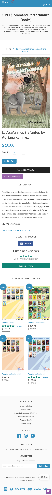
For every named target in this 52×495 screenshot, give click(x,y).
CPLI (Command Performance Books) (26, 17)
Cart (48, 5)
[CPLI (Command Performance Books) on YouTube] (33, 436)
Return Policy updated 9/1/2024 (26, 413)
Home (8, 49)
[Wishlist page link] (12, 1)
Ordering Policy (26, 406)
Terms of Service (26, 420)
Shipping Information (26, 417)
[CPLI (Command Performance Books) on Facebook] (19, 436)
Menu (7, 2)
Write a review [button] (26, 266)
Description (25, 185)
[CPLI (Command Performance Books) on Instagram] (26, 436)
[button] (8, 326)
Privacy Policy (26, 410)
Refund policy (26, 424)
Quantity (6, 152)
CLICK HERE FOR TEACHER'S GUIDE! (18, 230)
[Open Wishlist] (48, 491)
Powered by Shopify (26, 480)
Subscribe (43, 466)
